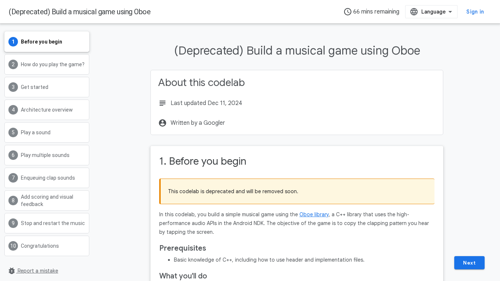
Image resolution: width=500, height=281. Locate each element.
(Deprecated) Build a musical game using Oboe (79, 11)
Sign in (475, 11)
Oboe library (314, 214)
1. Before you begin (202, 161)
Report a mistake (32, 270)
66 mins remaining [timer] (371, 11)
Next (469, 262)
